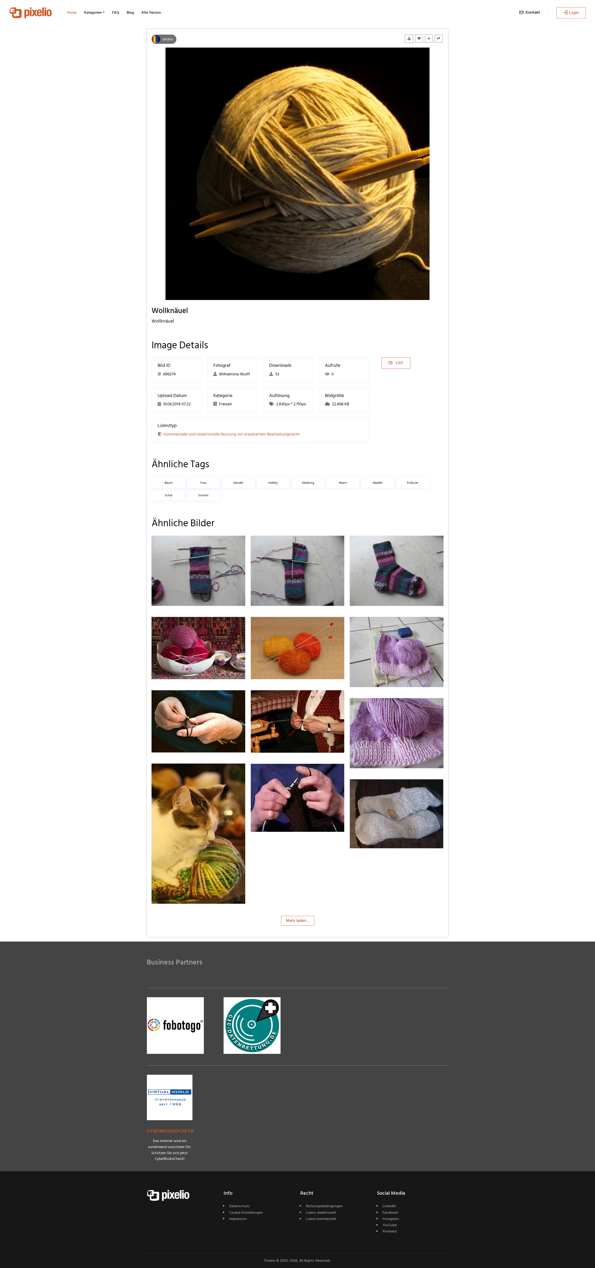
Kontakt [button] (533, 12)
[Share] (439, 38)
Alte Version (151, 13)
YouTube (390, 1225)
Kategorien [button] (93, 13)
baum (168, 482)
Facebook (390, 1213)
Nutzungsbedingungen (324, 1206)
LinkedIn (389, 1206)
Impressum (238, 1219)
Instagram (391, 1219)
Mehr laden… (297, 920)
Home (72, 13)
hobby (273, 482)
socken (203, 495)
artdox (167, 39)
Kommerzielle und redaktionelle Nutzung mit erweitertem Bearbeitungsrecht (232, 434)
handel (238, 482)
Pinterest (390, 1231)
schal (168, 495)
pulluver (412, 482)
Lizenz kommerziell (321, 1219)
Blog (130, 13)
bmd (172, 626)
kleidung (308, 482)
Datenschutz (239, 1206)
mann (343, 482)
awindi (174, 699)
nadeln (378, 482)
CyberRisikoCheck (170, 1131)
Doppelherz (377, 788)
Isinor (272, 773)
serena (174, 545)
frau (203, 482)
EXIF (399, 363)
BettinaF (374, 626)
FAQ (115, 13)
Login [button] (574, 12)
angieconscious (281, 699)
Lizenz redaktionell (321, 1213)
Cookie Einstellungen (246, 1213)
